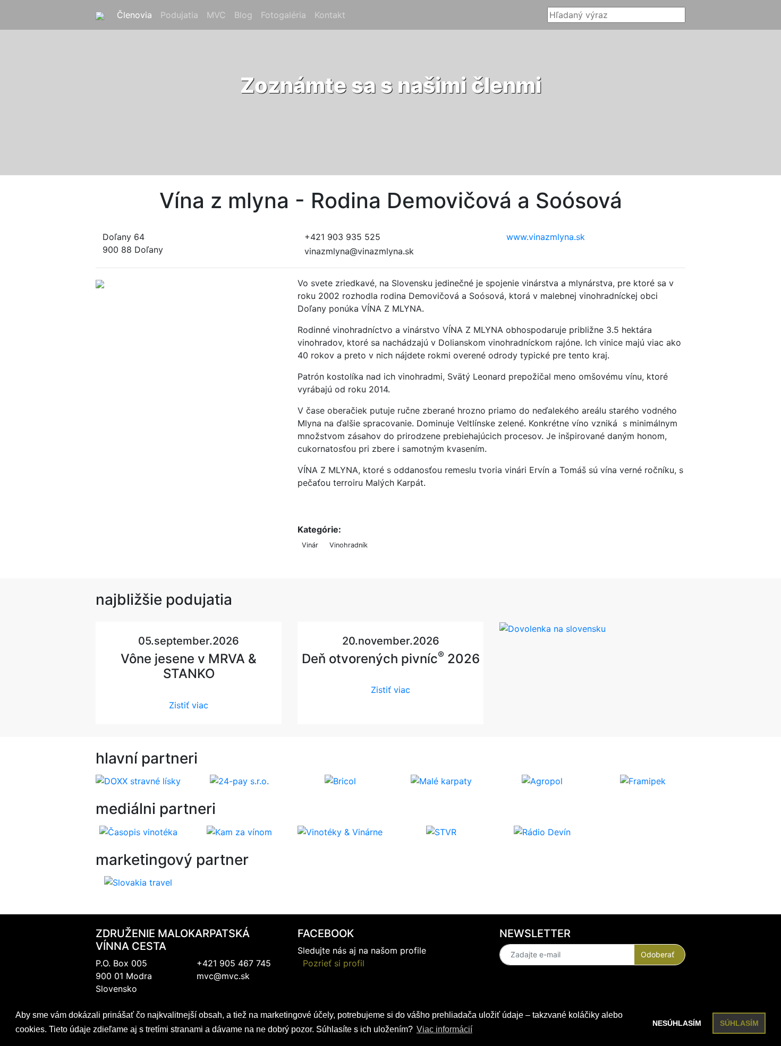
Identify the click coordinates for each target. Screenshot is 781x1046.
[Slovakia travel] (138, 881)
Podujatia (181, 15)
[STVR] (441, 831)
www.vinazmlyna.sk (545, 237)
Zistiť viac (188, 705)
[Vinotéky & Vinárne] (340, 831)
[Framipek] (643, 780)
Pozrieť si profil (333, 963)
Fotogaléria (285, 15)
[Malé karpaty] (441, 780)
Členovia (136, 15)
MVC (218, 15)
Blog (245, 15)
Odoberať (657, 954)
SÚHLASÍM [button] (739, 1023)
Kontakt (332, 15)
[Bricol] (340, 780)
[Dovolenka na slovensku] (552, 628)
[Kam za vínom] (239, 831)
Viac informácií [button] (444, 1029)
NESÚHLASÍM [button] (676, 1023)
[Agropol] (542, 780)
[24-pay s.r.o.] (239, 780)
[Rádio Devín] (542, 831)
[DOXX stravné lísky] (138, 780)
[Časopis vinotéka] (138, 831)
